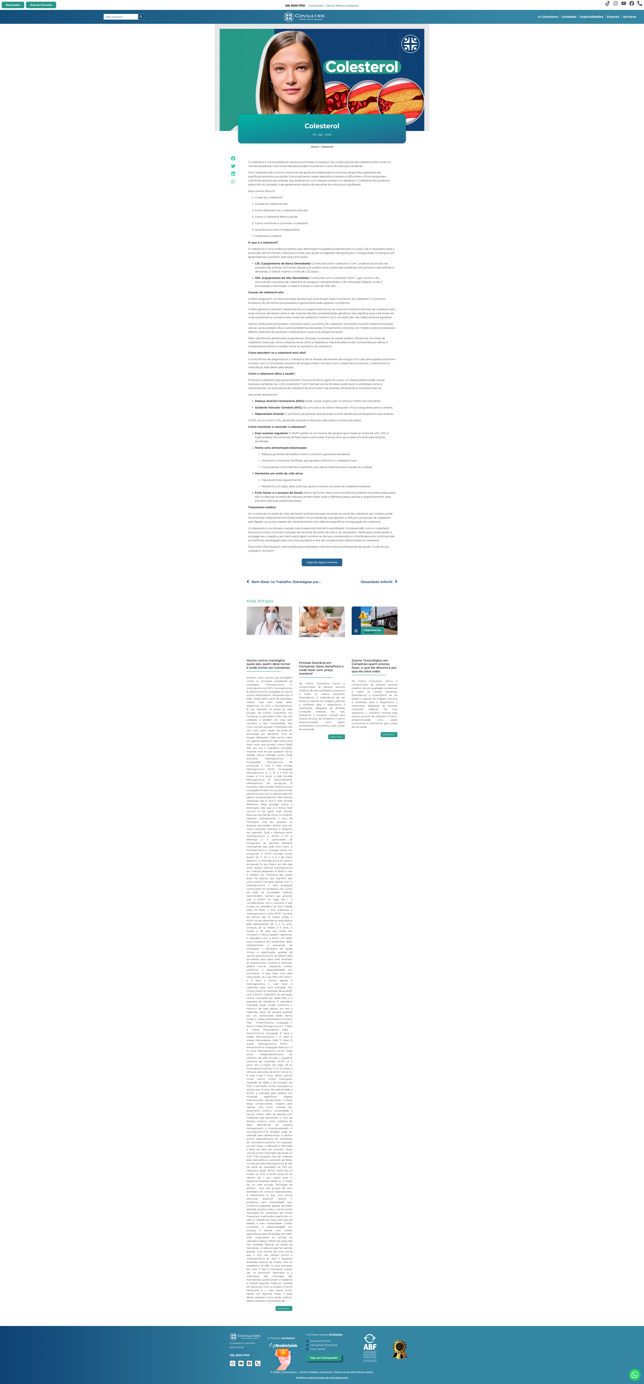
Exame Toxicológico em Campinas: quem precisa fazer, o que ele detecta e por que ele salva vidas (374, 666)
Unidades (569, 17)
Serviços (629, 17)
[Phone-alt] (639, 3)
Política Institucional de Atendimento (322, 1377)
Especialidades (591, 17)
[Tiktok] (607, 3)
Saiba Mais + (284, 1308)
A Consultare (548, 17)
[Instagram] (615, 3)
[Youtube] (623, 3)
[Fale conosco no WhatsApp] (635, 1375)
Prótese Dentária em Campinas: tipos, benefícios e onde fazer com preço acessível (321, 668)
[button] (233, 158)
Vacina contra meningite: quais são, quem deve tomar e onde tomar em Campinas (268, 664)
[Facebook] (631, 3)
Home (314, 146)
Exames (613, 17)
